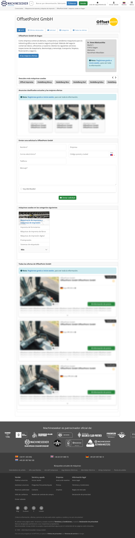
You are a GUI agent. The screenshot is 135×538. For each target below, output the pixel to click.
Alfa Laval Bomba (35, 470)
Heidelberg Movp (45, 82)
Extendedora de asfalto (17, 470)
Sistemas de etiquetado (29, 244)
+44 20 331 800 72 (62, 457)
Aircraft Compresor (51, 470)
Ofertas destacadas (36, 30)
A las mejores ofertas (28, 56)
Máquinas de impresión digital (32, 236)
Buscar (73, 3)
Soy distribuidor (29, 189)
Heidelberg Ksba (96, 82)
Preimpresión (25, 240)
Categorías (65, 30)
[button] (132, 3)
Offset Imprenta (26, 82)
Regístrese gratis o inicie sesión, (41, 97)
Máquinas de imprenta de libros (33, 231)
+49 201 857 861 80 (26, 460)
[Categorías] (31, 3)
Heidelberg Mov (62, 82)
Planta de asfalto (120, 470)
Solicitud (52, 30)
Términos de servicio (71, 534)
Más (22, 249)
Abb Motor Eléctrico (88, 470)
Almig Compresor (104, 470)
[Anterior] (113, 77)
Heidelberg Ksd (79, 82)
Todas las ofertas (80, 30)
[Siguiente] (115, 77)
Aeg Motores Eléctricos (69, 470)
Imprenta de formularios (30, 227)
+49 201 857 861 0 (97, 457)
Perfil (22, 30)
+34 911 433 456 (25, 457)
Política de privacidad (54, 534)
